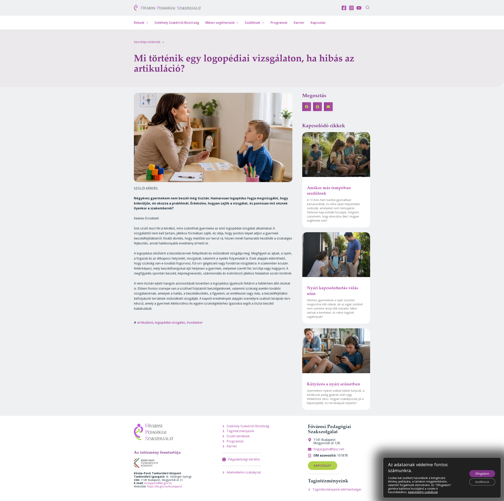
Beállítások (482, 482)
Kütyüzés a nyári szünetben (333, 384)
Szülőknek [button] (252, 22)
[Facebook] (343, 7)
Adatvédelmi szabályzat (423, 492)
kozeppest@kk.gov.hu (158, 483)
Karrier (299, 22)
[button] (367, 8)
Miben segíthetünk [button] (220, 22)
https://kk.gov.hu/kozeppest (164, 486)
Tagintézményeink (328, 480)
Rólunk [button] (139, 22)
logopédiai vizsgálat (170, 322)
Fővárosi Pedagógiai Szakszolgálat (329, 429)
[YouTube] (358, 7)
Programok (279, 22)
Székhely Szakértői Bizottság (177, 22)
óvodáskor (195, 322)
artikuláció (145, 322)
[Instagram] (351, 7)
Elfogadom (482, 473)
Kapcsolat (318, 22)
